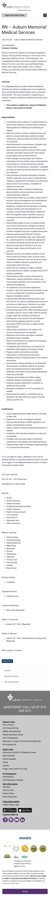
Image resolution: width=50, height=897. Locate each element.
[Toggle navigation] (45, 14)
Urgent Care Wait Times (14, 15)
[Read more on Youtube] (16, 820)
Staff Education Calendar (13, 780)
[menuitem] (25, 725)
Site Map (6, 787)
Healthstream (8, 777)
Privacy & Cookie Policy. (10, 883)
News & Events (9, 756)
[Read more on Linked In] (22, 820)
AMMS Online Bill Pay (12, 731)
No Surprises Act (9, 744)
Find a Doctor (8, 725)
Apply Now (7, 661)
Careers (7, 670)
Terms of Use (8, 790)
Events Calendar (9, 759)
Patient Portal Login (11, 805)
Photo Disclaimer (10, 797)
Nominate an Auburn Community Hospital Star (22, 741)
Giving (5, 762)
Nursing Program (11, 676)
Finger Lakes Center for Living (15, 769)
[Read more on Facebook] (5, 820)
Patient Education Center (13, 735)
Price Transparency (10, 738)
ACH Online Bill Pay (11, 728)
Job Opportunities (11, 682)
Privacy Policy (8, 793)
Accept (25, 891)
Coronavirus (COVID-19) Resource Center (19, 752)
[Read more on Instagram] (11, 820)
